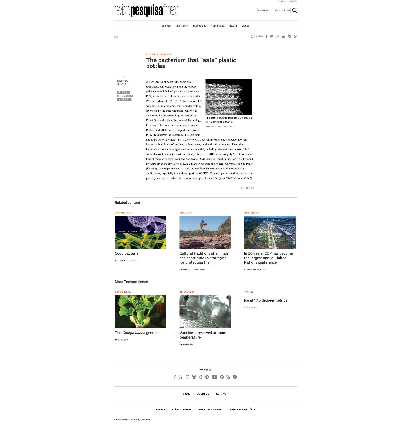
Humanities (217, 26)
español (281, 1)
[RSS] (227, 377)
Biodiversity (123, 92)
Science (166, 26)
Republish (258, 37)
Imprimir (116, 37)
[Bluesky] (193, 377)
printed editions (282, 10)
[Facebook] (175, 377)
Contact (222, 394)
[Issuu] (234, 377)
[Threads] (200, 377)
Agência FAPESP (182, 410)
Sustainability (124, 100)
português (292, 1)
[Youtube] (214, 377)
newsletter (263, 10)
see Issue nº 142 (230, 178)
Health (233, 26)
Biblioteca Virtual (211, 410)
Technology (199, 26)
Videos (245, 26)
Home (187, 394)
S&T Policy (181, 26)
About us (203, 394)
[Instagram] (187, 377)
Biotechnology (125, 96)
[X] (181, 377)
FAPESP (161, 410)
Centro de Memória (242, 410)
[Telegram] (207, 377)
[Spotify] (221, 377)
